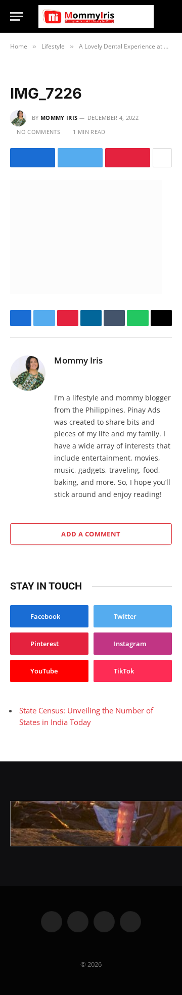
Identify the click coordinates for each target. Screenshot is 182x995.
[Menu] (16, 16)
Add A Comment (90, 533)
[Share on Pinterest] (127, 157)
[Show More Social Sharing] (162, 157)
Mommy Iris (58, 117)
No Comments (38, 131)
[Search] (167, 16)
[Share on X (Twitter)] (80, 157)
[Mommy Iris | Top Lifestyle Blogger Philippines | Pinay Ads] (96, 16)
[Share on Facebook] (32, 157)
